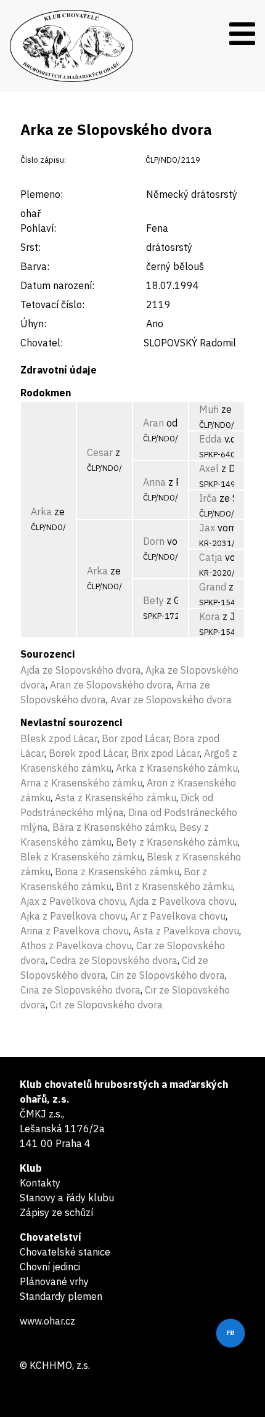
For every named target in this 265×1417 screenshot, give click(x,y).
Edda (210, 439)
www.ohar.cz (47, 1321)
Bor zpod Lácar (135, 738)
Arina (154, 482)
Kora (209, 616)
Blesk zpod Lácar (58, 738)
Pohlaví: (38, 228)
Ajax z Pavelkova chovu (72, 901)
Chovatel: (41, 343)
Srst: (30, 247)
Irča (208, 498)
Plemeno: (41, 194)
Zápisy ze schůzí (56, 1212)
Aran (153, 423)
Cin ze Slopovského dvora (167, 975)
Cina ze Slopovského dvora (80, 990)
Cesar (100, 452)
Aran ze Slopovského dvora (111, 685)
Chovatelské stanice (65, 1252)
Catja (210, 557)
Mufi (209, 409)
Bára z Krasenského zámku (113, 827)
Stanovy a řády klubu (67, 1197)
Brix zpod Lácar (165, 753)
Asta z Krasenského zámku (115, 797)
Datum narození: (57, 285)
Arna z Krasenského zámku (81, 783)
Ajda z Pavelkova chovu (182, 901)
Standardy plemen (61, 1296)
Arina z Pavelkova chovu (74, 931)
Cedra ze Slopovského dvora (113, 960)
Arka (41, 511)
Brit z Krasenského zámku (174, 886)
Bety (153, 600)
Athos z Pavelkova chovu (76, 945)
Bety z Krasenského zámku (177, 842)
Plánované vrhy (54, 1281)
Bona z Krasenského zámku (117, 871)
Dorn (154, 541)
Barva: (34, 266)
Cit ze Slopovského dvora (106, 1004)
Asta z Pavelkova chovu (186, 931)
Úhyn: (33, 323)
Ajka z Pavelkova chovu (73, 916)
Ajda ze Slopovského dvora (80, 670)
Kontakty (40, 1183)
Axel (209, 468)
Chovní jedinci (50, 1266)
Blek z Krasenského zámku (81, 857)
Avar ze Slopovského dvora (171, 699)
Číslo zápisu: (43, 160)
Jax (207, 527)
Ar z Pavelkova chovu (178, 916)
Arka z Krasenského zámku (177, 768)
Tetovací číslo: (52, 304)
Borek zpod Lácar (88, 753)
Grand (212, 587)
